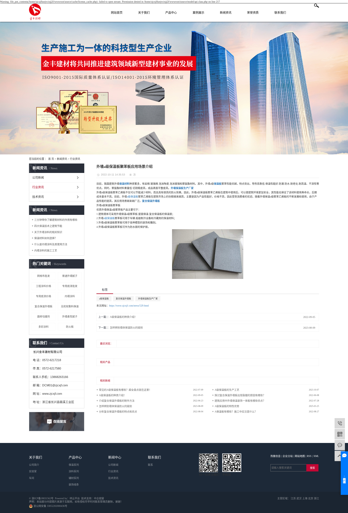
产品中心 (171, 12)
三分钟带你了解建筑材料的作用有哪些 (55, 219)
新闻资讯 (225, 12)
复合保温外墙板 (43, 306)
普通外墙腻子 (69, 276)
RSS (309, 456)
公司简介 (34, 464)
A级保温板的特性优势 (227, 406)
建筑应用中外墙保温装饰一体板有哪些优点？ (240, 400)
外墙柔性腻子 (69, 316)
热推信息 (275, 456)
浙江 (316, 498)
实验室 (33, 471)
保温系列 (74, 464)
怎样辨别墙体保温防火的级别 (126, 327)
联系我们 (280, 12)
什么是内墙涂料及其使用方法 (50, 244)
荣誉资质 (253, 12)
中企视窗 (99, 498)
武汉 (299, 498)
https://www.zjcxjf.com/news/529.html (129, 305)
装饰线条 (74, 484)
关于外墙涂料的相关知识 (48, 232)
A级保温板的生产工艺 (227, 390)
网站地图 (300, 456)
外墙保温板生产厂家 (148, 298)
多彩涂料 (43, 326)
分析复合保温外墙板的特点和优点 (118, 411)
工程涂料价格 (43, 286)
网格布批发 (43, 276)
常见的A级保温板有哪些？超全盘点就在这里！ (125, 390)
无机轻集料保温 (70, 306)
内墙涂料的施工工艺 (45, 250)
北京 (310, 498)
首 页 (51, 159)
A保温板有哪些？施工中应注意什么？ (236, 411)
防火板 (70, 326)
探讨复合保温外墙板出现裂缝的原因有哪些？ (240, 395)
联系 (150, 464)
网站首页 (117, 12)
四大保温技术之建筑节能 (48, 226)
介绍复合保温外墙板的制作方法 (116, 400)
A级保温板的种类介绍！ (123, 317)
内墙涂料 (70, 296)
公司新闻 (38, 177)
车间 (31, 478)
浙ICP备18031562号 (42, 498)
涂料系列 (74, 471)
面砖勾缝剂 (43, 316)
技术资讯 (38, 196)
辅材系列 (74, 478)
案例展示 (198, 12)
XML (316, 456)
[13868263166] (340, 423)
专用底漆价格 (43, 296)
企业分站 (288, 456)
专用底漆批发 (69, 286)
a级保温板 (132, 196)
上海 (304, 498)
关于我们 (144, 12)
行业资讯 (75, 159)
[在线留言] (340, 445)
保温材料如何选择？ (45, 238)
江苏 (293, 498)
